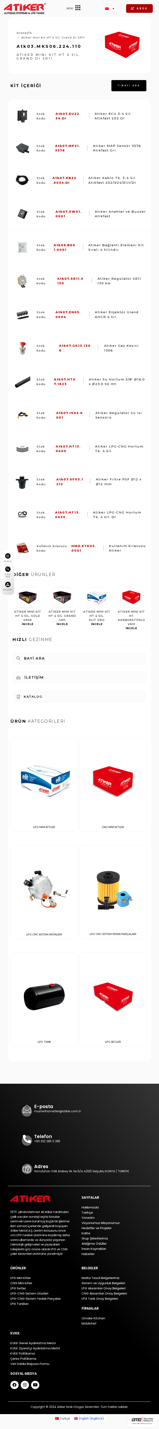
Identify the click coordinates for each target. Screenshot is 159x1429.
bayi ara (8, 575)
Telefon (43, 1136)
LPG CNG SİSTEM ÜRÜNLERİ (44, 934)
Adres (41, 1166)
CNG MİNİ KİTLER (113, 827)
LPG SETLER (113, 1041)
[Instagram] (25, 1385)
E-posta (43, 1106)
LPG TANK (44, 1041)
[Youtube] (35, 1385)
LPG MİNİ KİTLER (44, 827)
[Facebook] (14, 1385)
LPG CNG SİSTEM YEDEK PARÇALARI (113, 934)
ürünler (8, 589)
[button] (139, 8)
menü (8, 561)
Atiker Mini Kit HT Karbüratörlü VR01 (131, 620)
